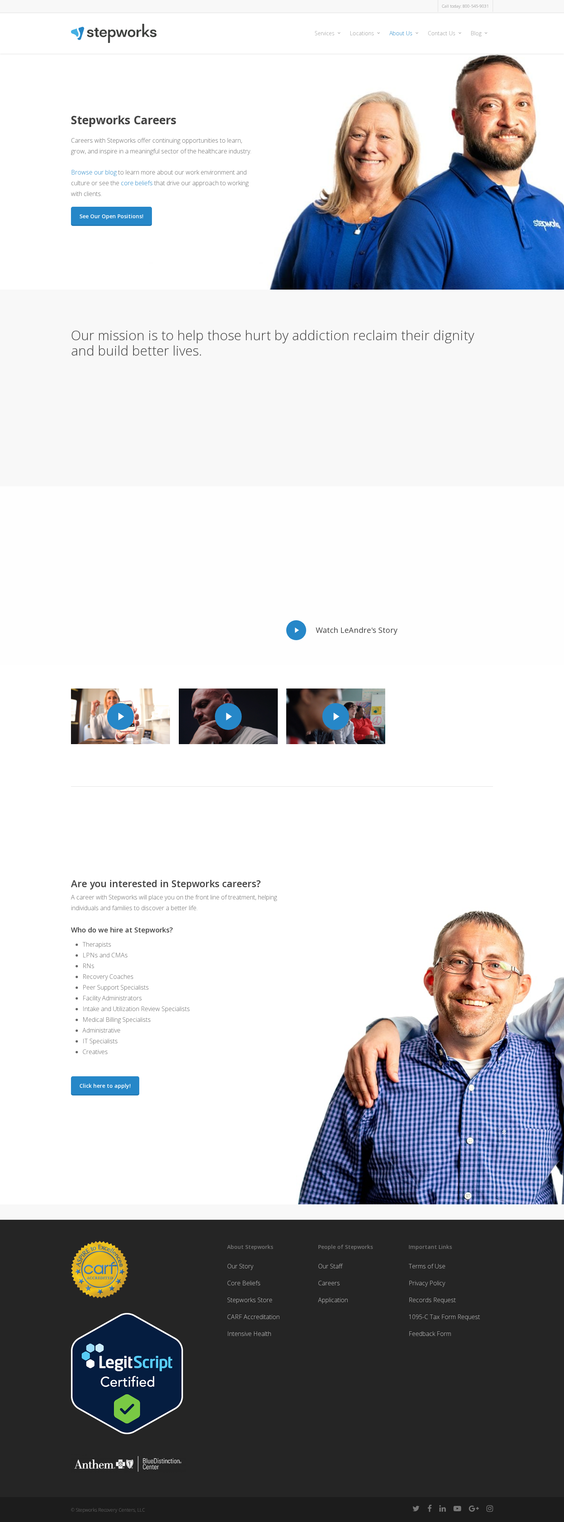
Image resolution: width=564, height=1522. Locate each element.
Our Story (240, 1266)
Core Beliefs (244, 1283)
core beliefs (137, 183)
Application (333, 1300)
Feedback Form (430, 1333)
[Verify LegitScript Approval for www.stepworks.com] (127, 1437)
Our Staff (330, 1266)
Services (325, 33)
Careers (329, 1283)
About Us (400, 33)
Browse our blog (94, 172)
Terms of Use (427, 1266)
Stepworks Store (249, 1300)
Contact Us (441, 33)
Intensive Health (249, 1333)
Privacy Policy (427, 1283)
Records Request (432, 1300)
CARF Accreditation (253, 1317)
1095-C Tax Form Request (444, 1317)
